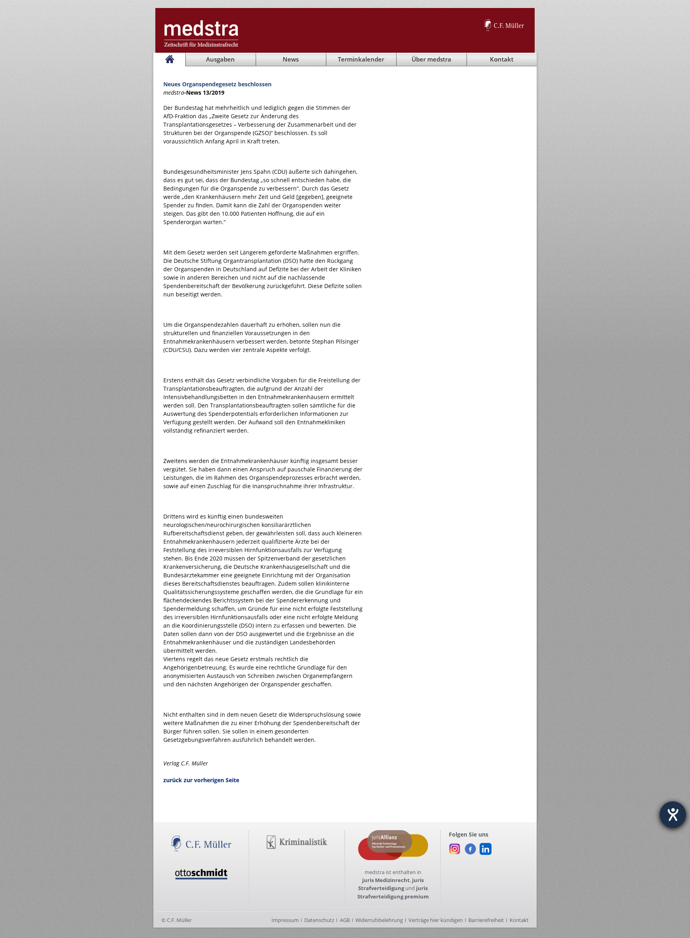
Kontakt (519, 920)
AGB (345, 920)
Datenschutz (319, 920)
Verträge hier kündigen (435, 920)
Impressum (285, 920)
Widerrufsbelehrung (379, 920)
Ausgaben (220, 59)
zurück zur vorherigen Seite (201, 780)
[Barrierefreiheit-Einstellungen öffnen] (673, 814)
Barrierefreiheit (486, 920)
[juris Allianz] (393, 834)
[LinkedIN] (486, 847)
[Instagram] (455, 847)
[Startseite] (169, 59)
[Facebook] (470, 847)
